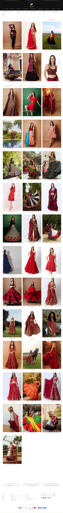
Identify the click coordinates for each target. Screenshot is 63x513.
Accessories (53, 8)
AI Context (3, 500)
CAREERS (12, 501)
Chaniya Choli (12, 8)
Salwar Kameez (40, 8)
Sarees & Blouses (33, 8)
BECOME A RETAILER (13, 500)
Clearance (58, 8)
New (3, 8)
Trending (7, 8)
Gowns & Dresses (25, 8)
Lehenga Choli (18, 8)
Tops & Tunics (47, 8)
